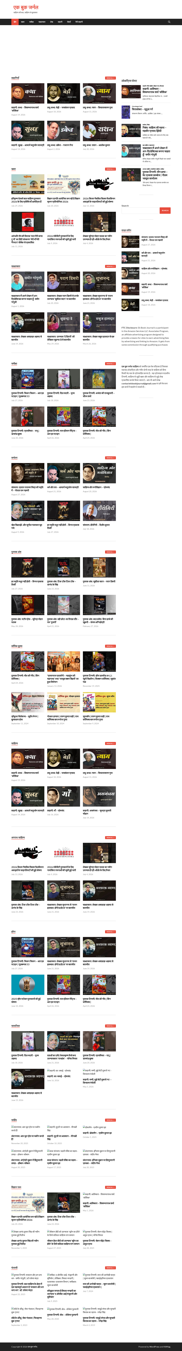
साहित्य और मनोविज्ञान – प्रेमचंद (96, 487)
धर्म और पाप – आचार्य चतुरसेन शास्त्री (63, 487)
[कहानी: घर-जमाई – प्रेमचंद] (59, 1070)
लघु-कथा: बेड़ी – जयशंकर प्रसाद (61, 107)
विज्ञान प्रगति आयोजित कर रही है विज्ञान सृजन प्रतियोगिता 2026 (63, 200)
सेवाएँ (69, 22)
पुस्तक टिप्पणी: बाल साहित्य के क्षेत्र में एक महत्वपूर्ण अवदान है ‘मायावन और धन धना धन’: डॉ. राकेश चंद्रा (27, 1287)
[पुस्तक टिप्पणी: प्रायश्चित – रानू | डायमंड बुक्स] (27, 416)
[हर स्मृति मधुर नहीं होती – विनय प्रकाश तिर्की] (63, 510)
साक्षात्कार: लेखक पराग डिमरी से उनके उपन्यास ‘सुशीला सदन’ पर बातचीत (63, 297)
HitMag (167, 1346)
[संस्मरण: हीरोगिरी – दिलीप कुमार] (99, 510)
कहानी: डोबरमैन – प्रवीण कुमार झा (97, 1132)
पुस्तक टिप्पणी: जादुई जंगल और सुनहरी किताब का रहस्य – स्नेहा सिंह (99, 1319)
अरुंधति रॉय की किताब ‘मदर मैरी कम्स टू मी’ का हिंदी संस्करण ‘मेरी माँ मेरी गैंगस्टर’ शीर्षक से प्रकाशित (27, 239)
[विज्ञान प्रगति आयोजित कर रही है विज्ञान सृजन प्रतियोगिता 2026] (63, 184)
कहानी (60, 22)
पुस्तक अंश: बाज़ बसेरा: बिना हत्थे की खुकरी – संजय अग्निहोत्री (98, 621)
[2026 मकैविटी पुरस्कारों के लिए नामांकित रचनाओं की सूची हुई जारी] (63, 221)
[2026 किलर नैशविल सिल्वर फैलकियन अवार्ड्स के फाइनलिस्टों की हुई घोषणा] (99, 184)
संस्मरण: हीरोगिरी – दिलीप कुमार (96, 524)
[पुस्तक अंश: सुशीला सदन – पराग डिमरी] (99, 567)
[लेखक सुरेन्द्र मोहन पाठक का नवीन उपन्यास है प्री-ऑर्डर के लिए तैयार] (99, 221)
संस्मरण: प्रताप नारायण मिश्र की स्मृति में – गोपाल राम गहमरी (27, 489)
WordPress (154, 1346)
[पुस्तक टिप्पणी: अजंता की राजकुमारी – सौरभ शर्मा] (99, 378)
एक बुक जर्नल (26, 7)
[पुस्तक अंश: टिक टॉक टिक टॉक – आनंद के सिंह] (63, 567)
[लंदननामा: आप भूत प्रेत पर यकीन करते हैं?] (27, 1128)
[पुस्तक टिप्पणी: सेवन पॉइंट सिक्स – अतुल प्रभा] (99, 1233)
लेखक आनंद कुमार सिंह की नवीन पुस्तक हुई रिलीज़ (25, 1242)
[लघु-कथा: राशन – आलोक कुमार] (99, 130)
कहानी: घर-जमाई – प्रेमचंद (58, 1076)
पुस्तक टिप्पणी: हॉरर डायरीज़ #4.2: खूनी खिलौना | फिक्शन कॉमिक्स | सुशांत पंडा (99, 678)
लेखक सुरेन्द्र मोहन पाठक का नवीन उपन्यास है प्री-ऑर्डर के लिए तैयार (97, 237)
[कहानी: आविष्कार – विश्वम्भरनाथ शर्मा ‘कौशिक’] (99, 1195)
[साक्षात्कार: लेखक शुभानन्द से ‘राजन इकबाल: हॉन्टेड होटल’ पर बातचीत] (99, 281)
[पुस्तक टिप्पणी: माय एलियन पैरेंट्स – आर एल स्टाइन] (63, 416)
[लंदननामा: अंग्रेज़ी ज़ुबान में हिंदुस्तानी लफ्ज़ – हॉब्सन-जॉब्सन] (27, 1152)
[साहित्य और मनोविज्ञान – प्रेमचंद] (99, 473)
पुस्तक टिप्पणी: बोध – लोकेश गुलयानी (62, 1314)
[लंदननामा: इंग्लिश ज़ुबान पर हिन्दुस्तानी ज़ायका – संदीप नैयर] (99, 1152)
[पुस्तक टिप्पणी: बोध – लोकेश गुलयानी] (62, 1308)
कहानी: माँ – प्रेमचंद (55, 810)
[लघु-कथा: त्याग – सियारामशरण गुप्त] (99, 93)
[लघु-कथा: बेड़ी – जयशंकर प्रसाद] (63, 93)
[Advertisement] (91, 51)
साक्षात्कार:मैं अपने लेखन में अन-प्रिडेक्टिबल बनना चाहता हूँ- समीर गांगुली (25, 299)
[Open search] (169, 22)
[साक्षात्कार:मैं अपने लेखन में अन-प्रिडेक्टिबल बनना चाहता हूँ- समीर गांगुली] (27, 281)
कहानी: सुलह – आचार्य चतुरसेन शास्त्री (27, 145)
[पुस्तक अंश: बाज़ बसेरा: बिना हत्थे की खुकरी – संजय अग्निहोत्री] (99, 604)
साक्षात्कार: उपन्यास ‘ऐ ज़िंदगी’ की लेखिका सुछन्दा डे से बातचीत (61, 338)
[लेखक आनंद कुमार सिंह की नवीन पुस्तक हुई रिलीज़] (27, 1233)
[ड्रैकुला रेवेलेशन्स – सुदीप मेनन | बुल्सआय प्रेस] (27, 701)
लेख (51, 22)
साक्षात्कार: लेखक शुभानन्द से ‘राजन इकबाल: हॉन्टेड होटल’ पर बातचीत (98, 297)
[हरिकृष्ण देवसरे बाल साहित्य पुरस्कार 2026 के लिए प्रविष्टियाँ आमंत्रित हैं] (27, 184)
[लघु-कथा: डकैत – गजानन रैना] (63, 130)
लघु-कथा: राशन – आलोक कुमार (96, 145)
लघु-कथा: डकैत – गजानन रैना (60, 145)
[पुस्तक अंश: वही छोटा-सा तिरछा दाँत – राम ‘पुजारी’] (63, 604)
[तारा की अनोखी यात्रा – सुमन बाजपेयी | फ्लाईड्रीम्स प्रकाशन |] (99, 1276)
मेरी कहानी (79, 22)
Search (125, 205)
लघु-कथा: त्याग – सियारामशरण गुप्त (98, 107)
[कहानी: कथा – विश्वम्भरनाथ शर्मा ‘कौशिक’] (27, 93)
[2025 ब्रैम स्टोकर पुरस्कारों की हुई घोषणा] (27, 984)
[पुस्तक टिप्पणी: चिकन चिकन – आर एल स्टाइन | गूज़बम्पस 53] (27, 378)
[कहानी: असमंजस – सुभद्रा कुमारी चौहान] (99, 796)
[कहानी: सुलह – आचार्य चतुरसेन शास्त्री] (27, 130)
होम (15, 22)
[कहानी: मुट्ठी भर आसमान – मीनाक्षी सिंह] (63, 1128)
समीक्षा (31, 22)
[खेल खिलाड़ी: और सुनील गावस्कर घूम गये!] (27, 510)
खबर (22, 22)
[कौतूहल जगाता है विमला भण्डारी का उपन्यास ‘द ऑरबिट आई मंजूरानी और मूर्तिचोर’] (63, 1279)
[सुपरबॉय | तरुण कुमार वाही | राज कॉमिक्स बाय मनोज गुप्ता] (99, 701)
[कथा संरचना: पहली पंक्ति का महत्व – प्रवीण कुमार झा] (63, 1152)
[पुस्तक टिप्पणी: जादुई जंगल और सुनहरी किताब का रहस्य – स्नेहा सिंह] (99, 1310)
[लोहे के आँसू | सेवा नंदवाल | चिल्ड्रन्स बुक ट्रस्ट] (27, 1310)
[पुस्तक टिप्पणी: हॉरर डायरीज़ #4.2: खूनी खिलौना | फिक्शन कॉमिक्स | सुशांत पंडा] (99, 661)
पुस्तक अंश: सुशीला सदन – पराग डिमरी (99, 581)
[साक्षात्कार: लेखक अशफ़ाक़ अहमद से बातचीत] (27, 322)
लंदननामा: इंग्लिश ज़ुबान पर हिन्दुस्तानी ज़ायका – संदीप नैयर (99, 1162)
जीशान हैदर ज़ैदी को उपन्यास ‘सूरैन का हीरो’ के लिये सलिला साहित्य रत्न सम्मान (63, 1242)
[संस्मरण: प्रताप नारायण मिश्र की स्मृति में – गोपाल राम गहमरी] (27, 473)
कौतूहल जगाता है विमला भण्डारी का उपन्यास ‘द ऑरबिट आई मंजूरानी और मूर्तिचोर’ (62, 1293)
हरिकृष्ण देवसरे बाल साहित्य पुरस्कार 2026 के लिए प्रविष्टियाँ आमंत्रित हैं (26, 200)
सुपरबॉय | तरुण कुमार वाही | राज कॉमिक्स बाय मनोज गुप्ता (96, 718)
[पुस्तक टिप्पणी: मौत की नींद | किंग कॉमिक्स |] (99, 416)
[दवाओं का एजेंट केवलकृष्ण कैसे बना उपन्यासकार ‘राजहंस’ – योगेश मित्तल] (63, 1041)
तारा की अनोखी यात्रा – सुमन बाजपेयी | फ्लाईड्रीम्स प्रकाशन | (99, 1285)
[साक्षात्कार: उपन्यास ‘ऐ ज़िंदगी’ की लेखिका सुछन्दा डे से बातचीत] (63, 322)
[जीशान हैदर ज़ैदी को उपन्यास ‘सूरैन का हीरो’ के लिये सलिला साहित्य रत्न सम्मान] (63, 1233)
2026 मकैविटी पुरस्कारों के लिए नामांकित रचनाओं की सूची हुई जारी (61, 237)
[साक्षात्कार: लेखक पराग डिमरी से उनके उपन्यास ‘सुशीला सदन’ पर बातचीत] (63, 281)
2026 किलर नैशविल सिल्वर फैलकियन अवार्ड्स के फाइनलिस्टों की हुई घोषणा (99, 200)
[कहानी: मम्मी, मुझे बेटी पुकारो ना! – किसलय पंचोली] (99, 1071)
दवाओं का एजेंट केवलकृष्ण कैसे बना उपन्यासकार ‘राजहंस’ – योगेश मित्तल (62, 1057)
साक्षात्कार (42, 22)
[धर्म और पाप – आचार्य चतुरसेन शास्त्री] (63, 473)
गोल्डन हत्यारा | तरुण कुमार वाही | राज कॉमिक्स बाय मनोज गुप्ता (62, 718)
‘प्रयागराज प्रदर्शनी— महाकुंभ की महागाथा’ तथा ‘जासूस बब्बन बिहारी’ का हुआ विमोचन (63, 678)
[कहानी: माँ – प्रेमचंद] (63, 796)
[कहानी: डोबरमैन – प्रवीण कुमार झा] (94, 1127)
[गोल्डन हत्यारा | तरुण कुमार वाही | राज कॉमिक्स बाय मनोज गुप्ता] (63, 701)
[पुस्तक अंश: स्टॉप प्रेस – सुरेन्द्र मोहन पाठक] (27, 604)
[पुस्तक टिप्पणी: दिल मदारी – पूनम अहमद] (63, 378)
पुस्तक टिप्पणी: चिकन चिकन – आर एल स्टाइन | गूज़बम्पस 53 (27, 395)
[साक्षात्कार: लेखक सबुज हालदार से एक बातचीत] (99, 322)
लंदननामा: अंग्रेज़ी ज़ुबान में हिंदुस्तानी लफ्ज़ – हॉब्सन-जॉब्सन (26, 1162)
